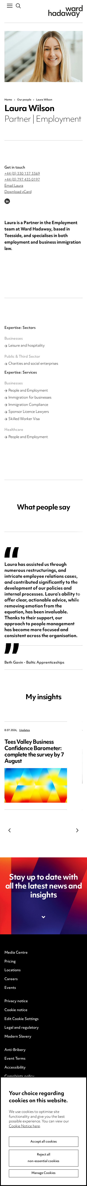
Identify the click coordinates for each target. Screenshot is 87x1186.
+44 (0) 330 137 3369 (22, 173)
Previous (9, 830)
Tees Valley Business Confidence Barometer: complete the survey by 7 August (34, 752)
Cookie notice (15, 1010)
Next (77, 830)
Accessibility (15, 1067)
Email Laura (13, 186)
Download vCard (17, 192)
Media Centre (16, 952)
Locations (12, 970)
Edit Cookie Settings (21, 1019)
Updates (24, 730)
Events (10, 988)
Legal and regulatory (21, 1027)
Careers (11, 979)
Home (8, 100)
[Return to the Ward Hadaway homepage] (65, 11)
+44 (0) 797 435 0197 (22, 179)
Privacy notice (16, 1001)
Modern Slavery (17, 1036)
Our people (24, 100)
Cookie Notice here (24, 1126)
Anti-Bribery (15, 1050)
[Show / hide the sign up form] (43, 917)
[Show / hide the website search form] (18, 6)
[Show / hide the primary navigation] (9, 5)
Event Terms (15, 1058)
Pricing (10, 961)
